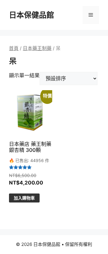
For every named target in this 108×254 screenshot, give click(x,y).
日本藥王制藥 (37, 48)
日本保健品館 (31, 14)
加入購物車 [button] (24, 197)
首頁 (14, 48)
